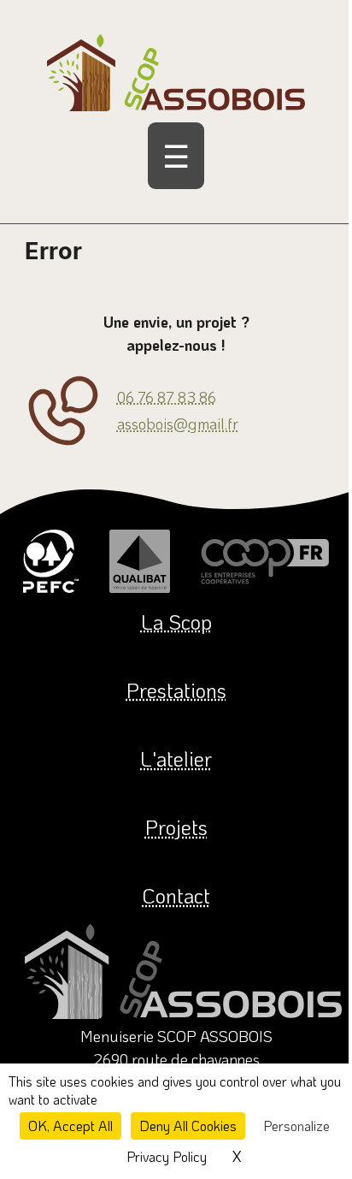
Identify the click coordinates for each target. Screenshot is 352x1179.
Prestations (176, 690)
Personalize (296, 1126)
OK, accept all (70, 1126)
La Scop (176, 621)
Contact (176, 895)
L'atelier (176, 758)
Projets (176, 827)
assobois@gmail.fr (177, 423)
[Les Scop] (265, 561)
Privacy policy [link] (166, 1156)
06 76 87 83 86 (166, 397)
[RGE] (139, 561)
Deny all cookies (188, 1126)
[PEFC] (51, 561)
